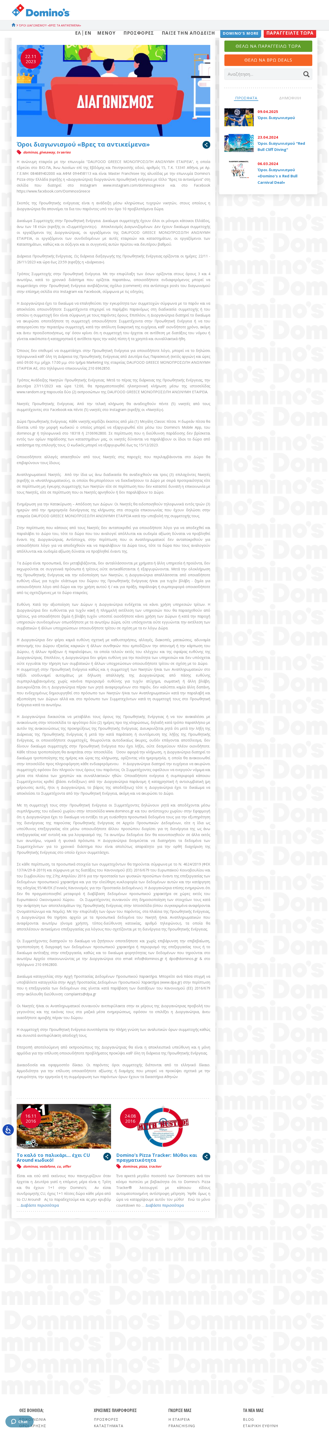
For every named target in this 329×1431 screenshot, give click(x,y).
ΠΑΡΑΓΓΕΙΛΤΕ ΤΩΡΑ (290, 33)
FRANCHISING (181, 1425)
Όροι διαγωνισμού (276, 117)
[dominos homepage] (41, 18)
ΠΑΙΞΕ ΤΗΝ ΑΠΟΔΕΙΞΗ (188, 33)
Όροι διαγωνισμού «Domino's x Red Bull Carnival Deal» (277, 176)
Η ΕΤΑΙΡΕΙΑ (179, 1419)
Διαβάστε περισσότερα (40, 1205)
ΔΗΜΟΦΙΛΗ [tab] (290, 97)
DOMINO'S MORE (241, 33)
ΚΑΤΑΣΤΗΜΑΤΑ (108, 1425)
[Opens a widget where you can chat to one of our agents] (19, 1422)
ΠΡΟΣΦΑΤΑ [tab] (246, 97)
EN (88, 33)
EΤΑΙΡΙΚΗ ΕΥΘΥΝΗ (260, 1425)
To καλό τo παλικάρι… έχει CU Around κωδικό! (53, 1158)
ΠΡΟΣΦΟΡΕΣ (138, 33)
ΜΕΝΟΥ (106, 33)
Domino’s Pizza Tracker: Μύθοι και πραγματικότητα (156, 1158)
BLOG (248, 1419)
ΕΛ (78, 33)
